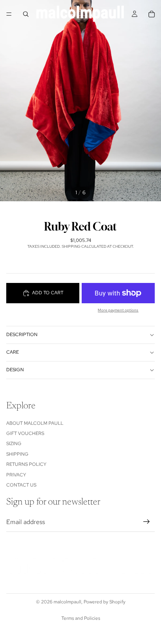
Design (15, 370)
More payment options (118, 310)
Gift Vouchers (25, 433)
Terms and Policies (80, 618)
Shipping (17, 454)
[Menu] (9, 14)
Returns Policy (26, 464)
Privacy (16, 474)
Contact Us (21, 485)
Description (22, 334)
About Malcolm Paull (34, 423)
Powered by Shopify (104, 602)
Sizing (13, 443)
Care (12, 352)
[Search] (25, 14)
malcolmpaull (67, 602)
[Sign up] (146, 522)
